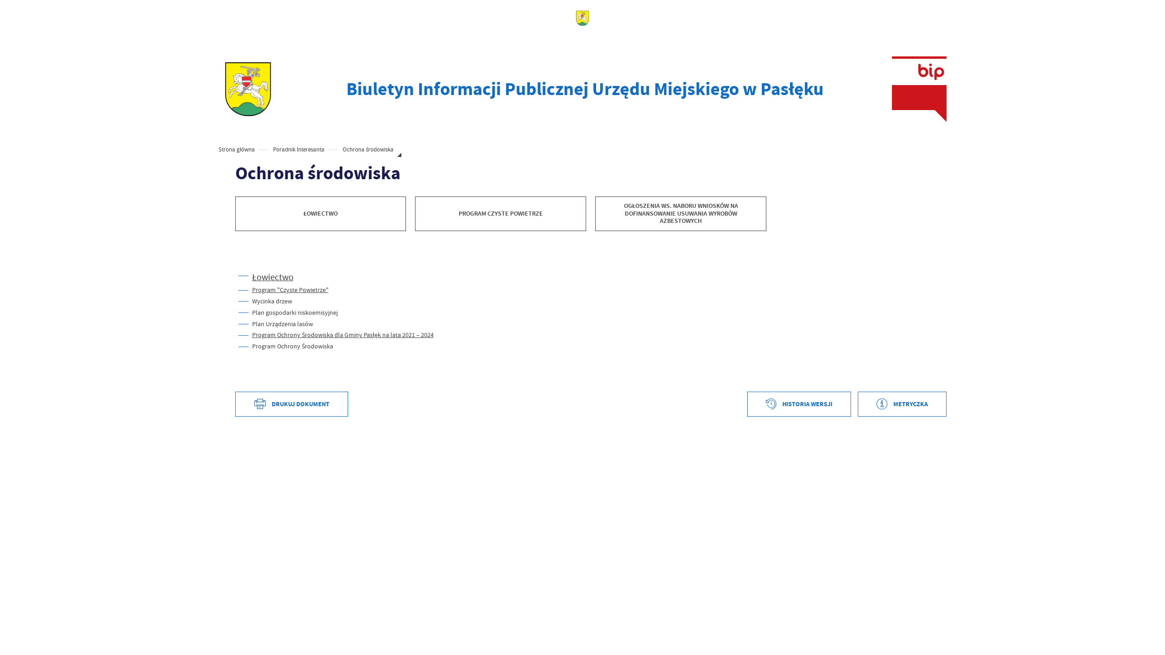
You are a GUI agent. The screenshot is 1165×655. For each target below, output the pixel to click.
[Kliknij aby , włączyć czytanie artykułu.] (242, 258)
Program (343, 335)
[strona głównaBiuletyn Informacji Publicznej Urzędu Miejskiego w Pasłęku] (248, 89)
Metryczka (910, 404)
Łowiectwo (273, 277)
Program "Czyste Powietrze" (290, 290)
